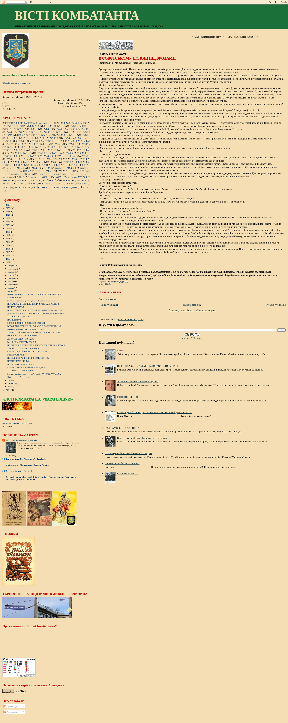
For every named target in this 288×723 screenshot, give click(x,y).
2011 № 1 (6, 183)
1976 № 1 (81, 152)
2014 (8, 245)
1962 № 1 (23, 126)
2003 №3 (84, 174)
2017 (8, 235)
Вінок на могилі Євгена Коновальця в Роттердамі (142, 437)
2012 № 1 (20, 183)
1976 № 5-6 (48, 155)
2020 (8, 225)
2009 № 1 (82, 176)
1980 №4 (48, 164)
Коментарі (11, 711)
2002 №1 (74, 174)
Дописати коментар (107, 299)
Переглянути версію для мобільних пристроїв (192, 310)
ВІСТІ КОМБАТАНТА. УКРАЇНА (21, 440)
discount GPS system (192, 338)
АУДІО (5, 187)
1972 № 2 (85, 143)
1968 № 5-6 (24, 137)
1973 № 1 (55, 146)
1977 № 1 (61, 156)
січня (10, 386)
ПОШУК (26, 187)
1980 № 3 (20, 164)
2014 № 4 (83, 183)
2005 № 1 (6, 177)
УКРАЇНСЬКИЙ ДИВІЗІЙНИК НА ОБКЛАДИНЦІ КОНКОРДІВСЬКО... (37, 332)
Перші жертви (23, 442)
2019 (8, 228)
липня (10, 281)
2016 (8, 238)
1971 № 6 (58, 143)
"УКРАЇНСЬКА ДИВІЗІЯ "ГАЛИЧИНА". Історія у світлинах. (27, 123)
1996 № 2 (28, 173)
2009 (8, 262)
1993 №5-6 (76, 171)
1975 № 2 (27, 152)
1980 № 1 (82, 161)
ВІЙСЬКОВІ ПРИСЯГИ (17, 354)
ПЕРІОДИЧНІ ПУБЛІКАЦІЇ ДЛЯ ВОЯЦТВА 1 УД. (28, 358)
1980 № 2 (6, 164)
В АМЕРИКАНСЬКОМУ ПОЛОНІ (21, 342)
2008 (8, 390)
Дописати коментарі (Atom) (130, 319)
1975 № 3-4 (41, 152)
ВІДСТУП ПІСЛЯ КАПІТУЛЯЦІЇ (21, 364)
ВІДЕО (14, 187)
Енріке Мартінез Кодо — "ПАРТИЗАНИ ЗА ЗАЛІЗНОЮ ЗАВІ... (34, 373)
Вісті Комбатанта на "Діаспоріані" (17, 423)
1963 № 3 (73, 125)
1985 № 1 (35, 167)
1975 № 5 (56, 152)
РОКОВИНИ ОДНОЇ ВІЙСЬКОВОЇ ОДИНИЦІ (26, 323)
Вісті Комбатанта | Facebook (19, 471)
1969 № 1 (39, 137)
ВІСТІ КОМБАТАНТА (76, 15)
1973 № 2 (68, 146)
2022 (8, 218)
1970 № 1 (21, 140)
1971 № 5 (44, 143)
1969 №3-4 (7, 140)
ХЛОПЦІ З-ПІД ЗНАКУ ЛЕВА (20, 316)
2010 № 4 (81, 180)
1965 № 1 (60, 128)
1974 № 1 (34, 149)
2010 (8, 258)
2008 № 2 (58, 176)
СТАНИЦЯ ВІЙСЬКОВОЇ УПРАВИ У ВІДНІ (128, 453)
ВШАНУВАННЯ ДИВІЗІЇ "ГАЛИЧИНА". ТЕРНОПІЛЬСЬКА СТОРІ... (36, 310)
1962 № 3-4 (35, 125)
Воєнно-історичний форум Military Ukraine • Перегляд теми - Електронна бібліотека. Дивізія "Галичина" (41, 478)
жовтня (11, 272)
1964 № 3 (34, 128)
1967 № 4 (32, 134)
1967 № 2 (10, 135)
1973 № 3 (81, 146)
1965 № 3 (85, 128)
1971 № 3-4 (29, 143)
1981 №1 (60, 164)
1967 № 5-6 (46, 134)
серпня (11, 278)
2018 (8, 231)
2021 (8, 221)
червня (11, 284)
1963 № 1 (49, 126)
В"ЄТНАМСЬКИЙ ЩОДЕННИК (122, 427)
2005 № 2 (18, 177)
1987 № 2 (47, 168)
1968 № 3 (85, 134)
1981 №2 (73, 164)
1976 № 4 (34, 155)
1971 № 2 (14, 143)
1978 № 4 (75, 158)
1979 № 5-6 (67, 161)
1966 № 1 (35, 131)
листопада (12, 268)
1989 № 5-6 (71, 167)
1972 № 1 (72, 143)
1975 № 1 (14, 152)
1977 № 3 (85, 155)
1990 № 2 (83, 168)
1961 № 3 (74, 122)
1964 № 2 (21, 128)
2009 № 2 (7, 180)
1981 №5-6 (21, 167)
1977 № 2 (73, 155)
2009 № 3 (21, 180)
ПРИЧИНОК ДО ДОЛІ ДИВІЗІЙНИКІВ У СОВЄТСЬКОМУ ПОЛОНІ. (36, 345)
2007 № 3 (33, 177)
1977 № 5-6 (24, 158)
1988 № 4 (58, 168)
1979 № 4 (54, 161)
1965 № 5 (22, 131)
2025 (8, 208)
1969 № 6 (81, 137)
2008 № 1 (45, 176)
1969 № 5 (68, 137)
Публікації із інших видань (56, 187)
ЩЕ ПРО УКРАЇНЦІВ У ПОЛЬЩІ (122, 463)
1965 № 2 (72, 128)
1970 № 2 (35, 140)
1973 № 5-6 (21, 149)
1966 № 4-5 (73, 132)
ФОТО (120, 350)
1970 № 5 (64, 140)
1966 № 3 (60, 131)
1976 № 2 (6, 155)
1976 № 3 (20, 155)
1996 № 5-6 (42, 174)
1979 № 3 (40, 161)
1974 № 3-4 (62, 149)
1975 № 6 (68, 152)
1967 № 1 (85, 131)
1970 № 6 (77, 140)
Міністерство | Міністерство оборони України (27, 464)
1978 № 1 (38, 159)
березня (11, 380)
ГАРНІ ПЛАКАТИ (14, 297)
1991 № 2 (16, 171)
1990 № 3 (6, 171)
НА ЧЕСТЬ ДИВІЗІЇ (15, 307)
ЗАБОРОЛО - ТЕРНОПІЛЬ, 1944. (20, 370)
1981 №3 (86, 164)
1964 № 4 (47, 128)
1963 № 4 (86, 126)
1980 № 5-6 (35, 164)
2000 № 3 (64, 174)
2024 (8, 211)
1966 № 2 (47, 131)
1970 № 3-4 (49, 140)
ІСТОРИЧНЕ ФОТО (127, 473)
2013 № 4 (58, 183)
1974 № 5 (76, 149)
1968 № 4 (10, 137)
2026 (8, 204)
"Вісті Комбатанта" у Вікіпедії (16, 82)
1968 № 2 (73, 134)
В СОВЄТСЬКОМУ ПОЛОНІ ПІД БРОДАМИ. (26, 367)
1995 (8, 174)
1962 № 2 (11, 126)
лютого (11, 383)
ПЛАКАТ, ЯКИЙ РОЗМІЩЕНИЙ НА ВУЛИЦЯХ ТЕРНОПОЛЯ (33, 304)
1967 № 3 (21, 135)
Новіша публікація (108, 304)
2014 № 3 (70, 183)
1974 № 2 (47, 149)
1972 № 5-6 (40, 146)
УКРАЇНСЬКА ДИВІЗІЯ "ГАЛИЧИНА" (23, 348)
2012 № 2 (32, 183)
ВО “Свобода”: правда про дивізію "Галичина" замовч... (31, 300)
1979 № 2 (27, 161)
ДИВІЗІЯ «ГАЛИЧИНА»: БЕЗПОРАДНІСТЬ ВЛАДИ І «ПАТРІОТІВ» (35, 313)
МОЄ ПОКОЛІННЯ (127, 396)
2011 (8, 255)
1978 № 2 (50, 158)
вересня (11, 275)
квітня (11, 291)
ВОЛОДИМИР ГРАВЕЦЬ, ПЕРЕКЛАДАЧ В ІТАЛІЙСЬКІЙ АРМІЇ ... (35, 326)
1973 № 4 (6, 149)
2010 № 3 (67, 180)
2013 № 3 (45, 183)
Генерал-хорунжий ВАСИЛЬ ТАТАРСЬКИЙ (25, 329)
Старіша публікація (276, 304)
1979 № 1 (14, 161)
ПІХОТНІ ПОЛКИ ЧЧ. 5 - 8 (18, 361)
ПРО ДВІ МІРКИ (14, 319)
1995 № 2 (17, 174)
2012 (8, 252)
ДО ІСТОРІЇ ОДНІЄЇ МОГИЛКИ (20, 338)
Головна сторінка (192, 304)
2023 (8, 214)
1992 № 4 (38, 171)
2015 (8, 241)
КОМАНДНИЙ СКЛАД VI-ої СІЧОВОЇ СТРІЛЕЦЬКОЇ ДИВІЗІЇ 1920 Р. (154, 412)
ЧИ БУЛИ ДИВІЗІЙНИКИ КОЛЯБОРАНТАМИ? (27, 351)
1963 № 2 (61, 125)
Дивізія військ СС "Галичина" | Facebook (26, 458)
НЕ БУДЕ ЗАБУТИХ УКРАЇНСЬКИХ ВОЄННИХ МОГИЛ (147, 366)
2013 (8, 248)
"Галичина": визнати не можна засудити (137, 381)
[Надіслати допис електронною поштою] (126, 281)
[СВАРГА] (17, 409)
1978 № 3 (62, 158)
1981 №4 (9, 168)
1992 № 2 (27, 171)
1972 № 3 (11, 146)
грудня (11, 265)
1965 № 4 (10, 131)
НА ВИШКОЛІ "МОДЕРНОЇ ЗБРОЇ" (22, 335)
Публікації (11, 706)
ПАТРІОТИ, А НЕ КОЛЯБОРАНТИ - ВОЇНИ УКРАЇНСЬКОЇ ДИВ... (34, 294)
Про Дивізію (8, 426)
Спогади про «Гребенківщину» (20, 377)
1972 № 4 (25, 146)
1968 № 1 (60, 134)
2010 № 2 (50, 180)
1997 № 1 (53, 174)
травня (11, 288)
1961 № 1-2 (61, 122)
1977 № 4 (10, 158)
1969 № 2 (53, 137)
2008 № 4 (71, 177)
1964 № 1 (9, 129)
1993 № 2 (62, 170)
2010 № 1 (35, 180)
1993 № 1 (108, 284)
